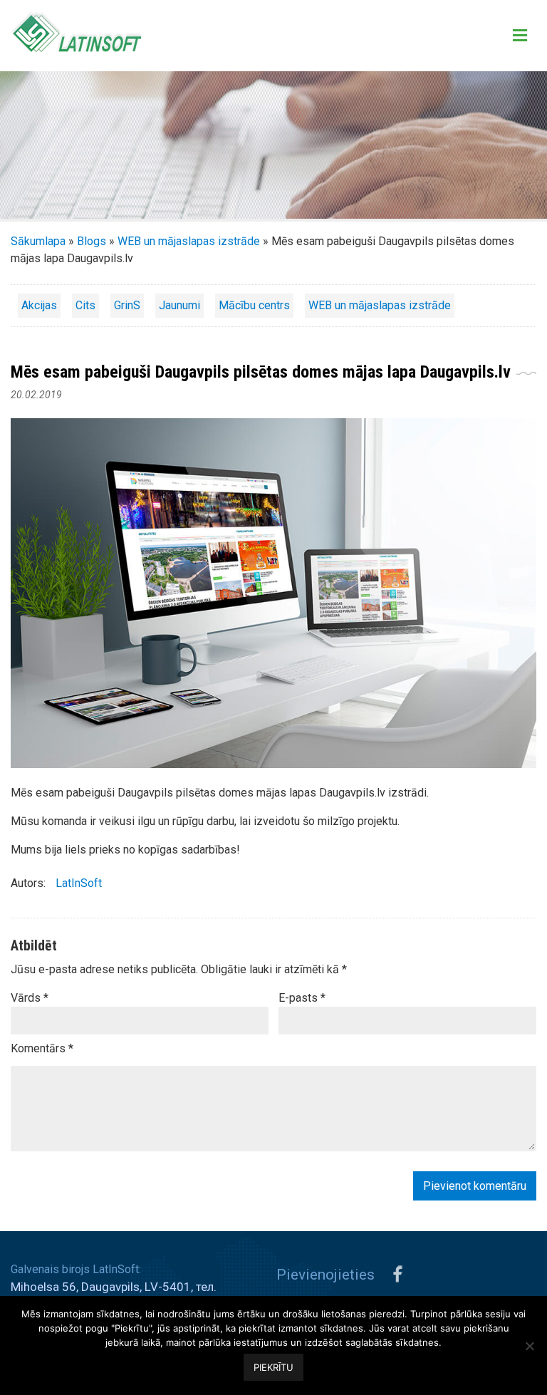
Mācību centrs (254, 305)
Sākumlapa (38, 241)
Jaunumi (179, 305)
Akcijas (39, 305)
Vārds (29, 998)
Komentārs (42, 1048)
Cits (85, 305)
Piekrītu (273, 1367)
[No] (529, 1346)
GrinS (127, 305)
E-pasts (301, 998)
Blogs (91, 241)
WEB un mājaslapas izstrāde (189, 241)
